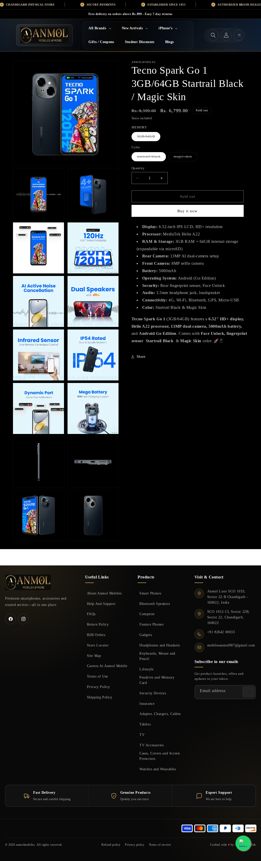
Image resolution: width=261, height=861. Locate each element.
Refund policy (111, 844)
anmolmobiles (25, 844)
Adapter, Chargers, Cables (160, 714)
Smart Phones (150, 593)
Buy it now (187, 211)
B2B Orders (96, 635)
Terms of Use (97, 676)
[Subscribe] (248, 691)
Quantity (138, 168)
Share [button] (141, 357)
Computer (147, 614)
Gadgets (145, 635)
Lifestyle (146, 669)
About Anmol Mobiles (104, 593)
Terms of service (160, 844)
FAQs (91, 614)
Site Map (94, 656)
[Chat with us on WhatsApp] (243, 843)
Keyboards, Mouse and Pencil (157, 656)
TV (142, 735)
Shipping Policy (99, 697)
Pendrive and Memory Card (156, 680)
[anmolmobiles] (28, 582)
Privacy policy (134, 844)
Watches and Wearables (157, 769)
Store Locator (98, 645)
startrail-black (151, 157)
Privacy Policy (98, 687)
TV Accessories (151, 745)
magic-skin (185, 157)
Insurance (146, 703)
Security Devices (152, 693)
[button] (99, 28)
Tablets (145, 724)
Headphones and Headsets (159, 645)
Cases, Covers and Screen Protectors (159, 756)
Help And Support (101, 604)
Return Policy (98, 624)
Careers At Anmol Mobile (107, 666)
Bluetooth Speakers (154, 604)
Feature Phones (151, 624)
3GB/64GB (148, 137)
